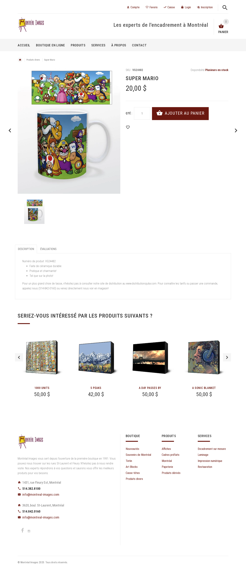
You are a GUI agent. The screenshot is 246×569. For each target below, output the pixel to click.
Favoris (153, 7)
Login (188, 7)
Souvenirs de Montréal (138, 454)
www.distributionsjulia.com (141, 283)
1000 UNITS (42, 388)
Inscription (207, 7)
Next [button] (227, 357)
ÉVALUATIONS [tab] (48, 249)
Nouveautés (132, 449)
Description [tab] (26, 249)
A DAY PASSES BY (150, 388)
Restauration (205, 467)
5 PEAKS (96, 388)
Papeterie (167, 467)
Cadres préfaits (170, 454)
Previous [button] (19, 357)
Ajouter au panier (184, 113)
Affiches (166, 449)
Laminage (203, 454)
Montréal (167, 461)
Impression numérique (210, 461)
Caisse (171, 7)
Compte (135, 7)
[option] (69, 131)
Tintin (129, 461)
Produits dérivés (171, 473)
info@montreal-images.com (40, 494)
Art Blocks (132, 467)
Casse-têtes (133, 473)
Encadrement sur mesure (212, 449)
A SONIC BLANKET (204, 388)
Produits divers (33, 60)
